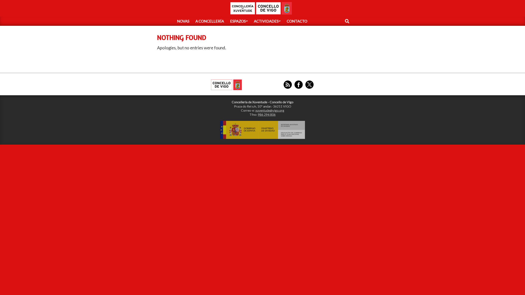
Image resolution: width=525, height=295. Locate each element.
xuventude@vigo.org (269, 110)
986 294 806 (267, 114)
